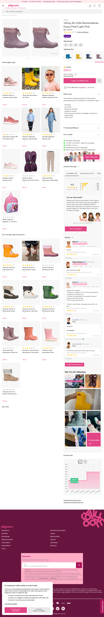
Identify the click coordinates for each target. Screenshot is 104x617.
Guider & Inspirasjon (7, 539)
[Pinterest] (63, 608)
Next (57, 38)
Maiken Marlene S (78, 262)
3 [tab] (31, 59)
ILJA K (74, 282)
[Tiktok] (57, 608)
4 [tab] (33, 59)
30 (80, 45)
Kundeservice (5, 530)
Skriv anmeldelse (76, 229)
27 (70, 45)
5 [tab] (35, 59)
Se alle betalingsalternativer (72, 500)
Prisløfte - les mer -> (72, 145)
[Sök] (4, 11)
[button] (3, 5)
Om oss (4, 548)
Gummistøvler (13, 15)
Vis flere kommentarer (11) (74, 364)
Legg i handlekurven (79, 80)
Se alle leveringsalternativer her (73, 502)
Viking (66, 20)
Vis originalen (70, 330)
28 (75, 45)
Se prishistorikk (69, 76)
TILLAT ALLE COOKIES (16, 610)
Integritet (53, 539)
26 (66, 45)
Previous (3, 38)
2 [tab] (29, 59)
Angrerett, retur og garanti (57, 530)
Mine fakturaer (6, 536)
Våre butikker (54, 542)
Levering (52, 533)
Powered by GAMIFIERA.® (71, 448)
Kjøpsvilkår (5, 533)
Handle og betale (55, 536)
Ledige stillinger (6, 545)
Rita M (74, 242)
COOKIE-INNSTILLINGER (39, 610)
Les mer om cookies (11, 604)
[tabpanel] (16, 38)
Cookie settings (6, 542)
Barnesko (4, 15)
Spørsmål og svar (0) (87, 173)
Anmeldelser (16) (72, 173)
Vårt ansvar (53, 545)
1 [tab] (27, 59)
